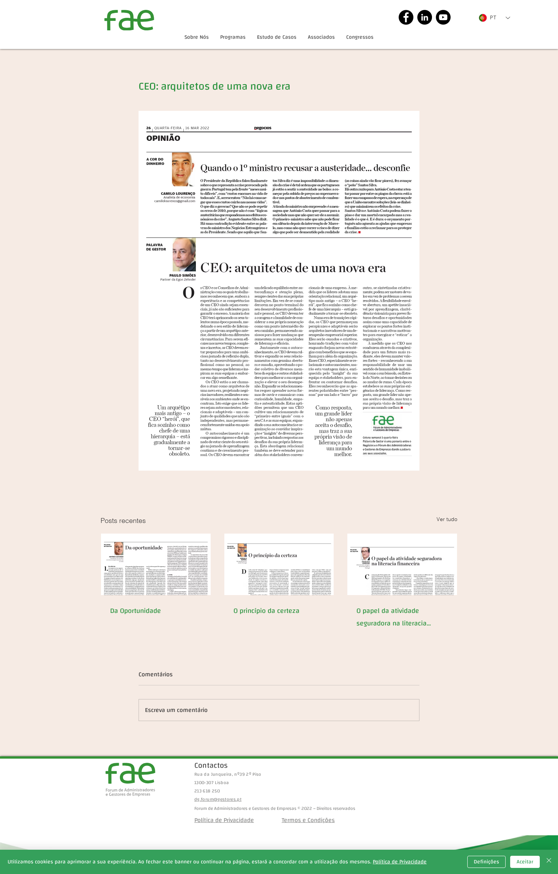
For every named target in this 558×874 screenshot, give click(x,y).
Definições (486, 862)
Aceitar (525, 862)
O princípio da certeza (266, 611)
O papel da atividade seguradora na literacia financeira (391, 617)
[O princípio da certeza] (279, 564)
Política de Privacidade (400, 862)
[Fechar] (548, 862)
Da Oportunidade (135, 611)
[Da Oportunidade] (156, 564)
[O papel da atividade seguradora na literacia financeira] (402, 564)
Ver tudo (447, 519)
